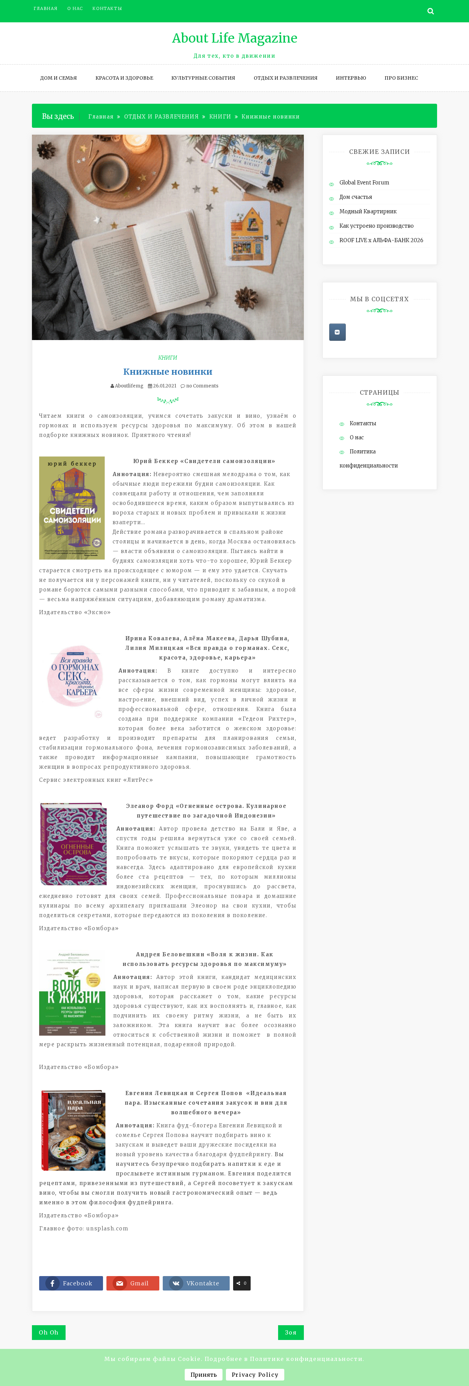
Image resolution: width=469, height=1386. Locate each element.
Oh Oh (49, 1332)
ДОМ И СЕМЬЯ (58, 78)
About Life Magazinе (234, 38)
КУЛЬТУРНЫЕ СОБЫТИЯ (203, 78)
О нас (75, 8)
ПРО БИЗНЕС (401, 78)
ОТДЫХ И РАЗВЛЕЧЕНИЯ (286, 78)
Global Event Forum (364, 182)
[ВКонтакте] (337, 332)
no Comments (201, 386)
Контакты (107, 8)
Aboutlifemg (129, 386)
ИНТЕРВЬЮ (351, 78)
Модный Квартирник (368, 211)
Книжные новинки (168, 371)
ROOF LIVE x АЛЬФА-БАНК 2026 (381, 240)
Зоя (291, 1332)
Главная (46, 8)
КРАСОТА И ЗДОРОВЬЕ (124, 78)
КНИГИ (167, 357)
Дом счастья (356, 197)
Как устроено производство (377, 226)
